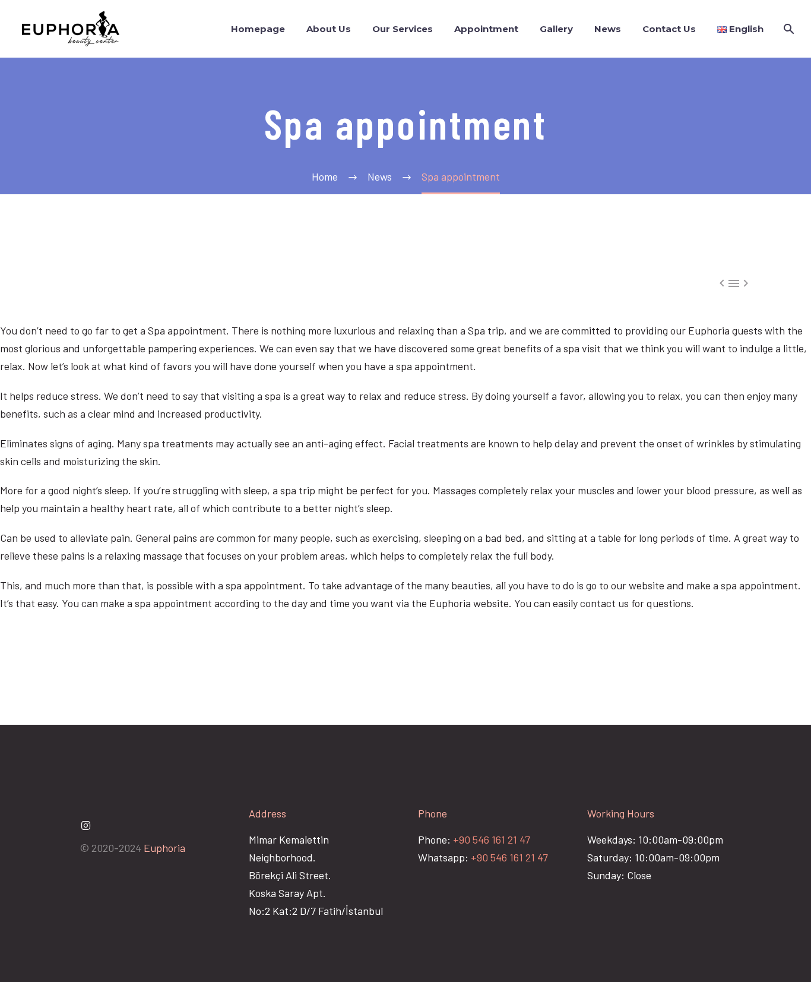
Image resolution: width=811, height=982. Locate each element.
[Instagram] (85, 826)
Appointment (486, 28)
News (607, 28)
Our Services (402, 28)
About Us (328, 28)
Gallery (556, 28)
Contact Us (669, 28)
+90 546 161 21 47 (491, 839)
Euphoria (164, 847)
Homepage (258, 28)
